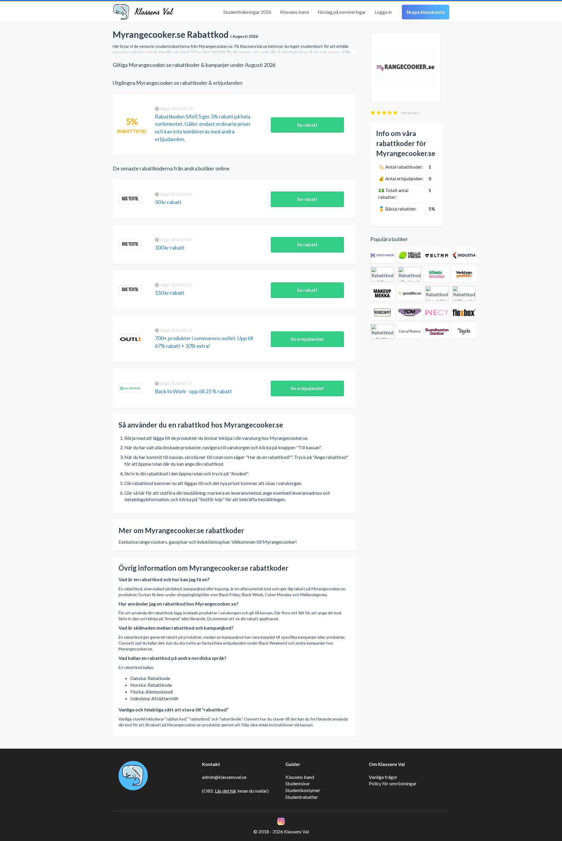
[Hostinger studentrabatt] (382, 255)
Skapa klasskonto (425, 12)
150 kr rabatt (169, 292)
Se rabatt (307, 125)
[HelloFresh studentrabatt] (409, 255)
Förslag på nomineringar (342, 12)
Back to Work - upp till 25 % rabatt (193, 391)
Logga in (383, 12)
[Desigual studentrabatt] (409, 274)
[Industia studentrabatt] (464, 255)
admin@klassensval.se (224, 777)
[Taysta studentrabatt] (464, 331)
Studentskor (297, 783)
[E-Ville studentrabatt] (382, 331)
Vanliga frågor (383, 777)
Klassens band (294, 12)
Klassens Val (154, 12)
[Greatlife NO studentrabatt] (409, 293)
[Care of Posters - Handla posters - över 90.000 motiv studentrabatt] (409, 331)
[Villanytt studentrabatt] (464, 293)
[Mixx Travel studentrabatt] (382, 274)
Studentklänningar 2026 (247, 12)
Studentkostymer (302, 790)
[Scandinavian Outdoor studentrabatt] (437, 331)
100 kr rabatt (169, 247)
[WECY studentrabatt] (437, 312)
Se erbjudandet (307, 339)
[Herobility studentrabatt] (437, 293)
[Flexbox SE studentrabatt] (464, 312)
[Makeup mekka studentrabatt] (382, 293)
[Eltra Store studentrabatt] (437, 255)
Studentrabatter (301, 797)
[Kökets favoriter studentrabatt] (437, 274)
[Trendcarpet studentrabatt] (382, 312)
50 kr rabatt (168, 202)
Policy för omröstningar (393, 783)
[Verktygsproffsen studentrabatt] (464, 274)
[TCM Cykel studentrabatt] (409, 312)
